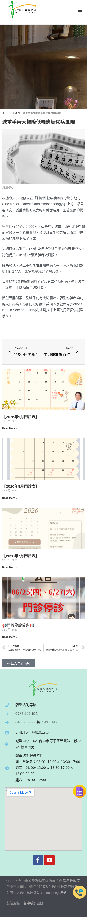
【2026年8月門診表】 (20, 486)
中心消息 (15, 113)
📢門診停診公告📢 (18, 625)
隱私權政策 (71, 881)
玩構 (63, 893)
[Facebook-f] (38, 860)
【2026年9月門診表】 (20, 417)
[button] (80, 10)
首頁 (4, 113)
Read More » (9, 428)
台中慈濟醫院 (33, 903)
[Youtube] (49, 860)
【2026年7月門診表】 (20, 556)
